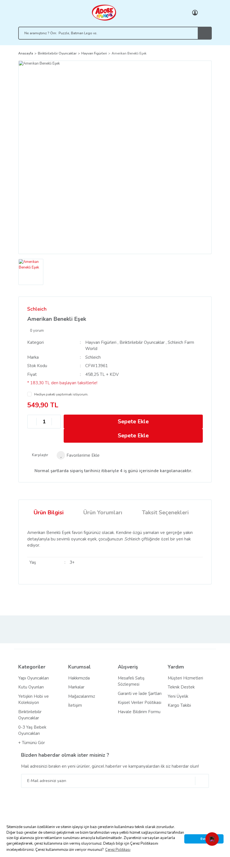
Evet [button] (204, 838)
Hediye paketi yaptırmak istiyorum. (61, 394)
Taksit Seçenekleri (165, 512)
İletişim (75, 705)
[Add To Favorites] (78, 455)
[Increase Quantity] (56, 422)
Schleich (37, 309)
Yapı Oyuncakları (33, 678)
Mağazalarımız (81, 696)
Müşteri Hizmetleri (185, 678)
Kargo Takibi (179, 705)
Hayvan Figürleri (100, 342)
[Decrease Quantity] (32, 422)
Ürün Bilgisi (49, 512)
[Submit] (202, 781)
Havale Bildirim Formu (139, 712)
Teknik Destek (181, 687)
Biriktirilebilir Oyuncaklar (142, 342)
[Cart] (206, 12)
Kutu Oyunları (31, 687)
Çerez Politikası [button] (117, 849)
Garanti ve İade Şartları (140, 693)
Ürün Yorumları (102, 512)
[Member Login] (195, 12)
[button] (212, 839)
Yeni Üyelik (178, 696)
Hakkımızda (79, 678)
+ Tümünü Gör (31, 742)
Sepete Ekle (133, 421)
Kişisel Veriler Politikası (139, 702)
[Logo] (103, 12)
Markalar (76, 687)
